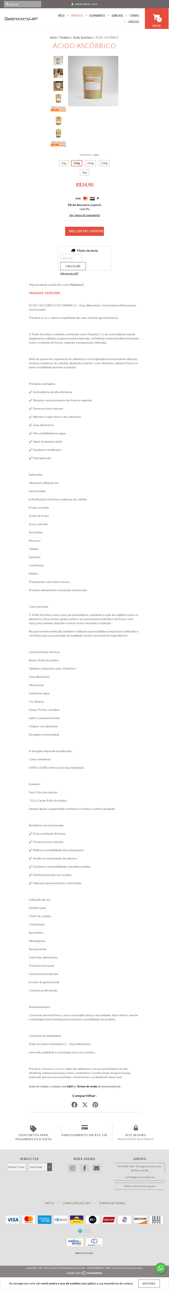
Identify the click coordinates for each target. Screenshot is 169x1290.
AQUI (70, 1086)
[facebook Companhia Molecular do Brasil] (84, 1168)
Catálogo (133, 21)
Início (61, 15)
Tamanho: (89, 154)
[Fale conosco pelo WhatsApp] (160, 1268)
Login (94, 4)
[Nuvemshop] (85, 1274)
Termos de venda (87, 1086)
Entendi (149, 1283)
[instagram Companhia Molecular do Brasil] (72, 1168)
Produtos (77, 15)
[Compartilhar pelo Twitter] (85, 1105)
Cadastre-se (82, 4)
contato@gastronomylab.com (139, 1177)
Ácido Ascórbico (83, 37)
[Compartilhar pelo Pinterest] (95, 1105)
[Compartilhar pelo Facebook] (74, 1105)
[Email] (96, 1168)
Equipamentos (97, 15)
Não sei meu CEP (69, 273)
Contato (134, 15)
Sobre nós (117, 15)
